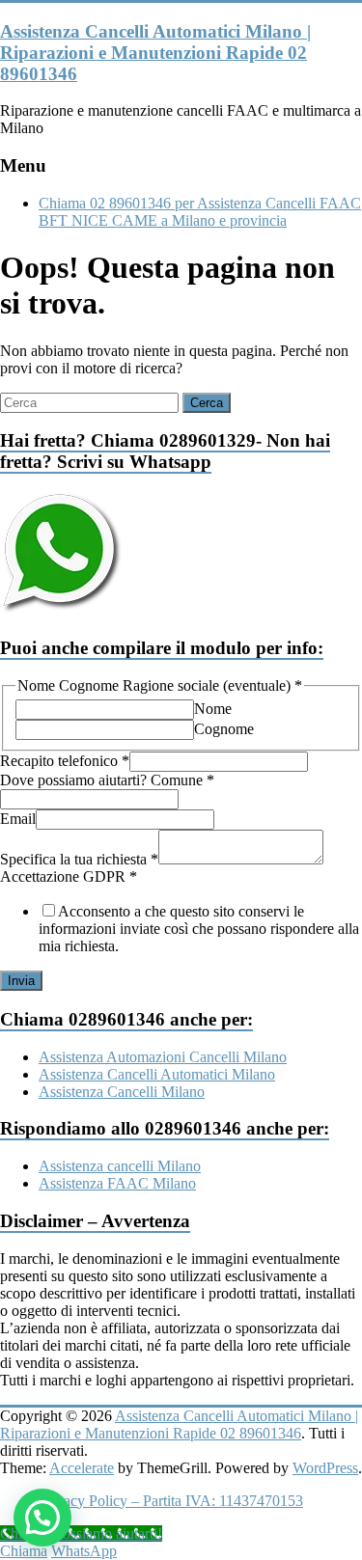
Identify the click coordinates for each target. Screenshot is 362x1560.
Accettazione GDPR (68, 876)
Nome (213, 708)
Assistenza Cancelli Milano (122, 1091)
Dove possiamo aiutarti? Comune (107, 780)
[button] (42, 1517)
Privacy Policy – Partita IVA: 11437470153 (171, 1500)
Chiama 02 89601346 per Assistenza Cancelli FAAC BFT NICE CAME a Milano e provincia (200, 212)
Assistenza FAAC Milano (117, 1183)
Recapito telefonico (64, 761)
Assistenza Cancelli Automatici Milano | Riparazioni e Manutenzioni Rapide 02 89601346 (155, 52)
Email (18, 818)
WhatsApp (84, 1551)
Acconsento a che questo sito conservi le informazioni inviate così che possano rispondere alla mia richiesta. (199, 928)
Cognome (224, 729)
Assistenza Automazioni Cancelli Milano (163, 1057)
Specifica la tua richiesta (79, 859)
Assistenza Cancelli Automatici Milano (157, 1074)
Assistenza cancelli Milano (120, 1166)
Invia (21, 980)
